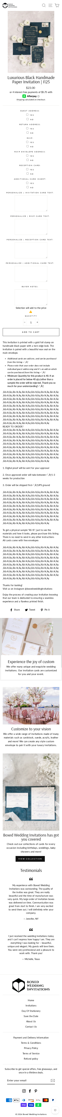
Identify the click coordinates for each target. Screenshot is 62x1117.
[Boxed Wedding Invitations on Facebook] (30, 1091)
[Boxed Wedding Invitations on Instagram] (24, 1091)
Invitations (31, 1005)
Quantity (31, 316)
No (32, 119)
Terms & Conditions (31, 1043)
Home (31, 1000)
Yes (32, 115)
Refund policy (31, 1059)
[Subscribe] (53, 1080)
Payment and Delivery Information (31, 1037)
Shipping (20, 100)
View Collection (30, 859)
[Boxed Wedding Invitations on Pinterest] (36, 1091)
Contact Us (31, 1026)
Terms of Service (31, 1053)
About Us (31, 1021)
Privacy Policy (31, 1048)
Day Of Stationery (31, 1011)
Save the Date (31, 1016)
